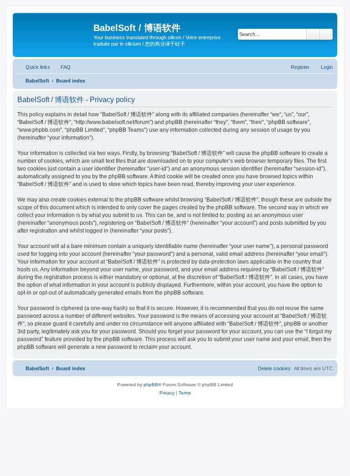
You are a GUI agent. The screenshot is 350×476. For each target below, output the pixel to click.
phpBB (151, 384)
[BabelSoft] (54, 29)
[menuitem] (61, 67)
